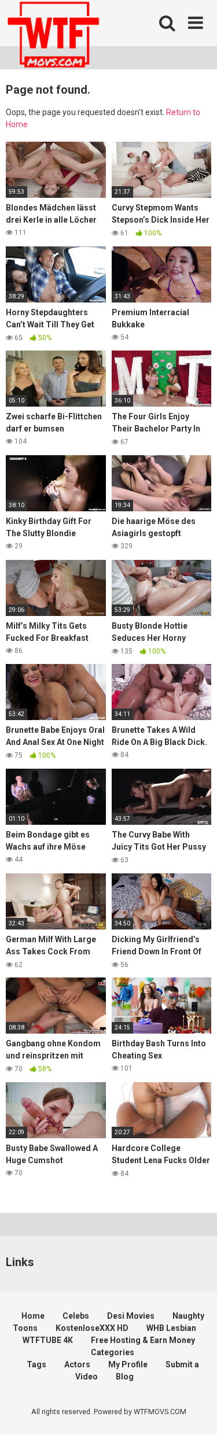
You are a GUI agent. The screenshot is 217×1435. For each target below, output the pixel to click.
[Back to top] (195, 1411)
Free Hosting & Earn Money (143, 1340)
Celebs (75, 1315)
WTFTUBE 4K (48, 1340)
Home (33, 1315)
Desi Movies (131, 1315)
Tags (36, 1364)
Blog (125, 1376)
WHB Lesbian (171, 1328)
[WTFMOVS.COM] (53, 36)
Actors (77, 1364)
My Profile (128, 1364)
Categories (112, 1352)
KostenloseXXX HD (92, 1328)
